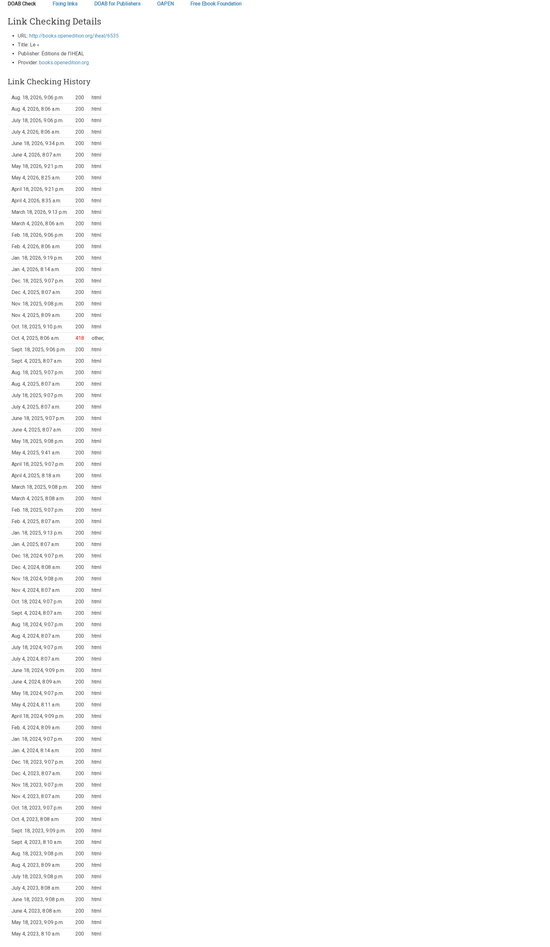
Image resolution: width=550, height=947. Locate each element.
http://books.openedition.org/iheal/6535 (74, 36)
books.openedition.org (64, 63)
